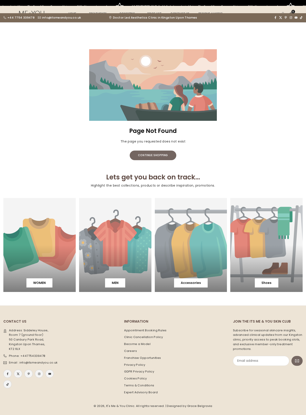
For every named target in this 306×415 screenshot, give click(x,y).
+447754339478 (32, 356)
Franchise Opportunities (142, 358)
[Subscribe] (297, 361)
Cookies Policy (135, 378)
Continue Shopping (153, 155)
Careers (130, 351)
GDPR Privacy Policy (139, 371)
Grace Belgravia (199, 406)
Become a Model (137, 344)
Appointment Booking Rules (145, 330)
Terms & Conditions (139, 385)
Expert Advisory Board (141, 392)
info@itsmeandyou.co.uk (61, 17)
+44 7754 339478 (20, 17)
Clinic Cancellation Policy (143, 337)
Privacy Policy (134, 365)
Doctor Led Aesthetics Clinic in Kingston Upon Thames (155, 17)
